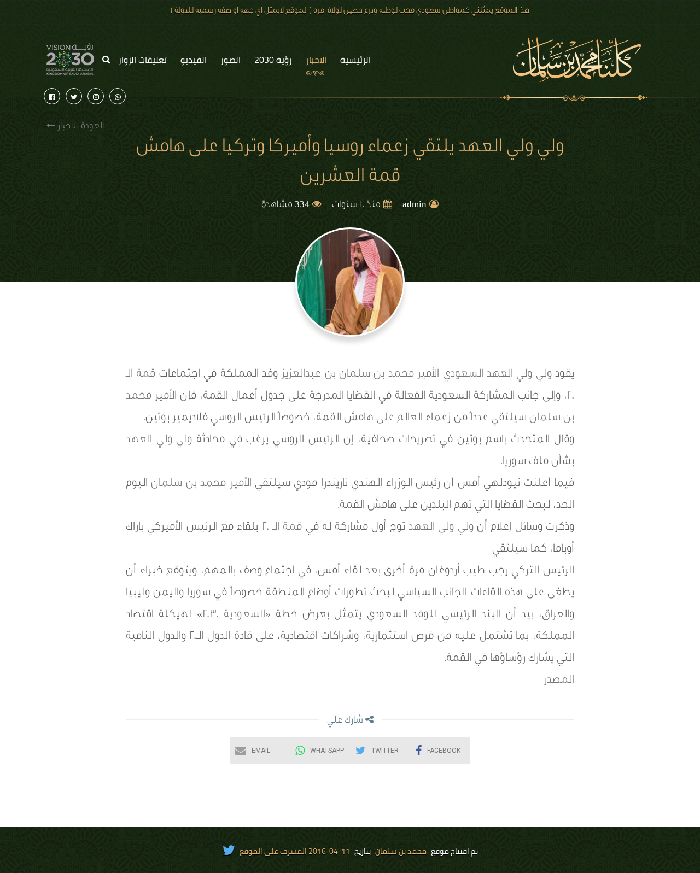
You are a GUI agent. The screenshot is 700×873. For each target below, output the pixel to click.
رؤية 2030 (273, 59)
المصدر (559, 681)
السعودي (463, 375)
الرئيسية (355, 59)
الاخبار (316, 59)
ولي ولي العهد (519, 375)
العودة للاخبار (79, 126)
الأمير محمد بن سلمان (201, 484)
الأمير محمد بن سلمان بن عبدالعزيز (360, 375)
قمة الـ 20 (282, 528)
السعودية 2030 (233, 615)
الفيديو (193, 59)
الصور (230, 59)
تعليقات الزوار (142, 59)
